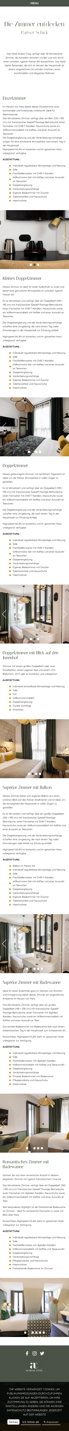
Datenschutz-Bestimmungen (27, 1410)
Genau (13, 1422)
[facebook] (27, 1354)
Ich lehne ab (30, 1422)
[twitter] (42, 1354)
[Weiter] (65, 240)
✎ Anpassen (51, 1422)
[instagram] (34, 1354)
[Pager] (31, 265)
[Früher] (4, 240)
